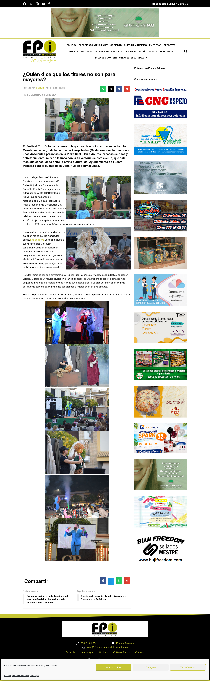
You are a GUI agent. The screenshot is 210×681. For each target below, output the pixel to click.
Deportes (169, 45)
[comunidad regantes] (160, 139)
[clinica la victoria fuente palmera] (160, 474)
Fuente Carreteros (161, 51)
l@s (32, 239)
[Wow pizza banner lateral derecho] (160, 401)
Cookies (7, 675)
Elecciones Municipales (93, 45)
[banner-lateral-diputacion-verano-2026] (160, 177)
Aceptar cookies (113, 667)
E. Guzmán (40, 88)
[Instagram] (37, 4)
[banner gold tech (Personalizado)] (160, 437)
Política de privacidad (20, 675)
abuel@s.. (40, 239)
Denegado (151, 667)
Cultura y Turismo (135, 45)
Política (72, 45)
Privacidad (71, 652)
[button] (186, 51)
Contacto (139, 652)
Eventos (92, 51)
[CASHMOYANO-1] (160, 364)
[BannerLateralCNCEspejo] (160, 102)
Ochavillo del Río (135, 51)
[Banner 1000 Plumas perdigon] (160, 252)
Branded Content (106, 57)
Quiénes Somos (121, 652)
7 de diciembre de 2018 (55, 88)
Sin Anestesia (127, 57)
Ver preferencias (188, 667)
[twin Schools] (160, 327)
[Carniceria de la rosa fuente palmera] (160, 215)
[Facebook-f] (24, 4)
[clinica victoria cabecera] (105, 22)
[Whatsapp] (50, 4)
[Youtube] (43, 4)
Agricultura (76, 51)
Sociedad (116, 45)
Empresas (155, 45)
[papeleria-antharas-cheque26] (160, 511)
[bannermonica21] (160, 290)
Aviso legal (34, 675)
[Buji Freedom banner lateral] (160, 548)
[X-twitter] (31, 4)
